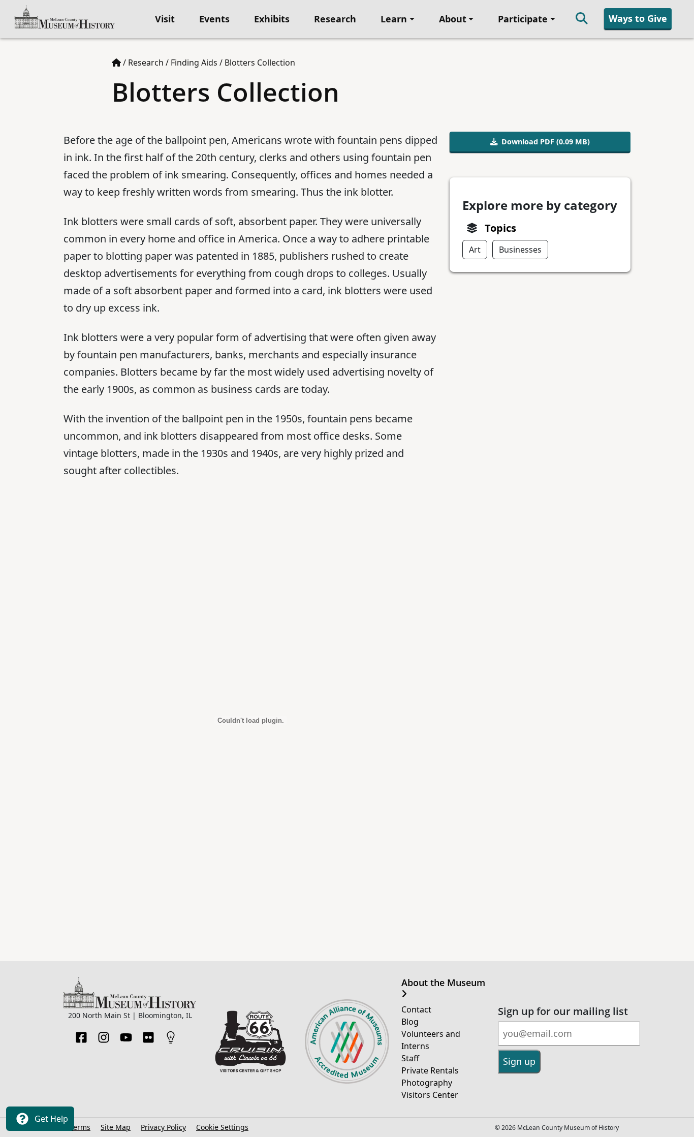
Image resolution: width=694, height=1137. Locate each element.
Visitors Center (429, 1094)
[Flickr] (148, 1034)
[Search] (581, 19)
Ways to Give (638, 18)
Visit (165, 19)
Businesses (520, 249)
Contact (416, 1009)
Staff (410, 1058)
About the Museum (443, 983)
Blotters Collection (260, 62)
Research (335, 19)
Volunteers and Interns (430, 1040)
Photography (426, 1082)
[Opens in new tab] (250, 1040)
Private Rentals (430, 1070)
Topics (500, 228)
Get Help (50, 1118)
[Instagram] (104, 1034)
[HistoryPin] (171, 1034)
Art (475, 249)
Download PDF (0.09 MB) (545, 141)
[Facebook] (81, 1034)
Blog (410, 1021)
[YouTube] (126, 1034)
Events (214, 19)
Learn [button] (394, 19)
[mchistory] (64, 18)
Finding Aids (194, 62)
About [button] (452, 19)
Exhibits (272, 19)
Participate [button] (523, 19)
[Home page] (116, 62)
